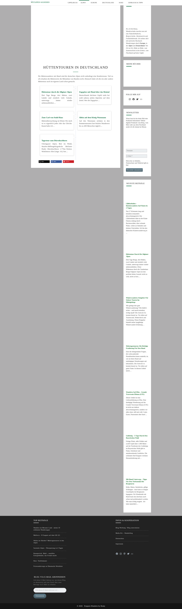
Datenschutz (120, 538)
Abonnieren (39, 596)
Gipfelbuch (72, 2)
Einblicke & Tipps (135, 2)
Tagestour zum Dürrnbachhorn (54, 140)
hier (127, 165)
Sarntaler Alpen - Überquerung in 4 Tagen (48, 548)
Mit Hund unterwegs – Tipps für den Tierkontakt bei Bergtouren (136, 481)
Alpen (83, 2)
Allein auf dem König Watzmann (92, 117)
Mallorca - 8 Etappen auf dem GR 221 (46, 535)
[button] (44, 161)
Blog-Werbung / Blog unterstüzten (127, 528)
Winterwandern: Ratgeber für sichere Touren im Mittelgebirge (137, 300)
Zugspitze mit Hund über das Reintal (94, 92)
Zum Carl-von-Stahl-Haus (52, 117)
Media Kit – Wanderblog (124, 533)
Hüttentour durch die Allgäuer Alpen (57, 92)
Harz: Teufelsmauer (40, 561)
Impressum (119, 544)
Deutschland (108, 2)
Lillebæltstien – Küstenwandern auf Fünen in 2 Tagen (137, 206)
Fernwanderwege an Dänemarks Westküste (48, 566)
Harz (121, 2)
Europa (94, 2)
